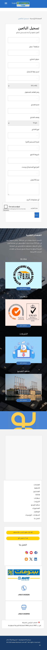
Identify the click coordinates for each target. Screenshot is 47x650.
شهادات (37, 498)
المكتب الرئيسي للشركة (31, 623)
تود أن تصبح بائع (23, 538)
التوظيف (37, 512)
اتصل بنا (37, 519)
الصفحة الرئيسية (36, 19)
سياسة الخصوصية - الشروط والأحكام (19, 640)
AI (39, 645)
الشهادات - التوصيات (32, 515)
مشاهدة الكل (23, 288)
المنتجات (37, 485)
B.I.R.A (38, 495)
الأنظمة (37, 488)
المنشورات (36, 508)
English (14, 3)
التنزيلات (37, 502)
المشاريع (37, 492)
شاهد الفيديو (35, 505)
